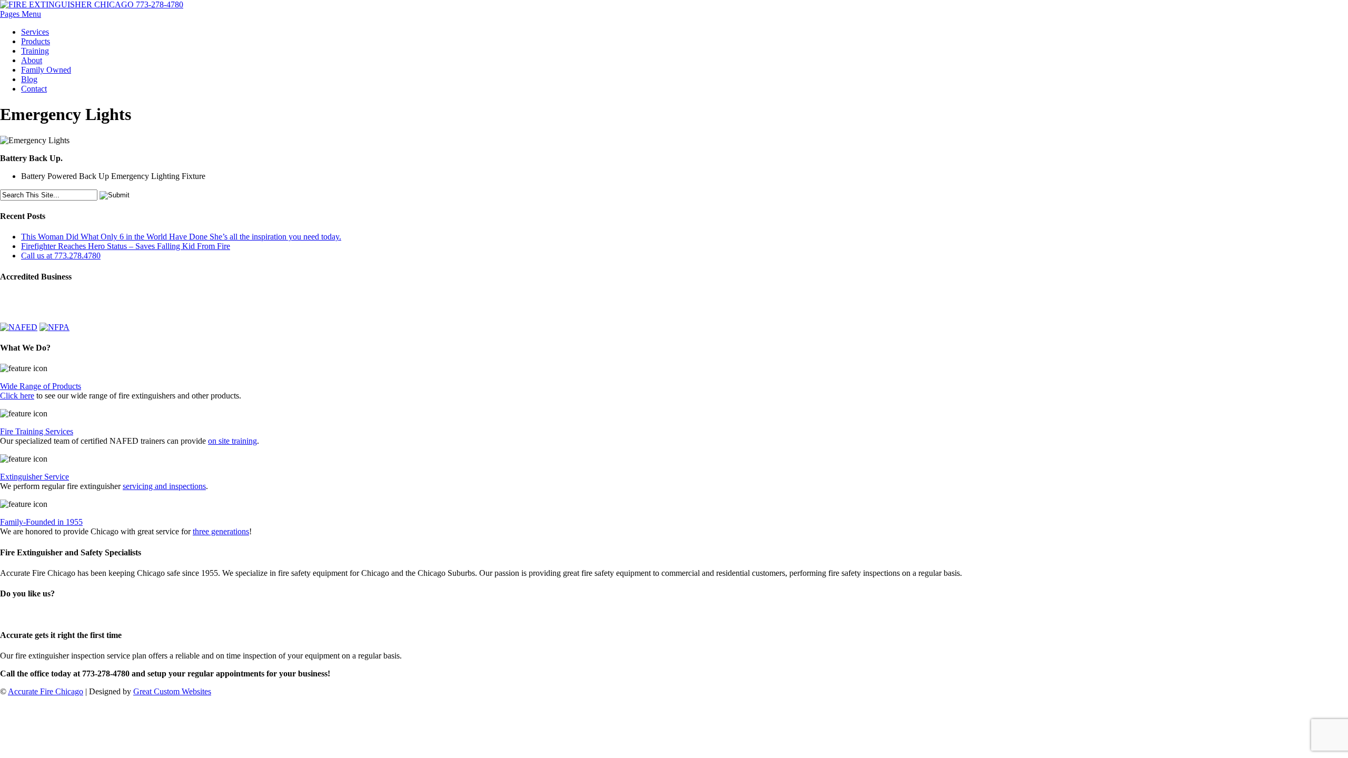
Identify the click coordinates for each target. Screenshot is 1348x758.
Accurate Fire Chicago (45, 691)
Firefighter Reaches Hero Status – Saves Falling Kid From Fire (125, 246)
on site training (232, 440)
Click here (17, 395)
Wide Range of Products (40, 386)
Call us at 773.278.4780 (61, 255)
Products (35, 41)
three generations (221, 531)
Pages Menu (20, 13)
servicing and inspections (164, 486)
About (31, 60)
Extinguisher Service (34, 476)
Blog (29, 79)
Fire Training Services (36, 431)
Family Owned (46, 69)
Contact (34, 88)
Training (35, 50)
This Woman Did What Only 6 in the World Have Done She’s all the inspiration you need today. (181, 236)
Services (35, 31)
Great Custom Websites (172, 691)
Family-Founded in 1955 (41, 521)
